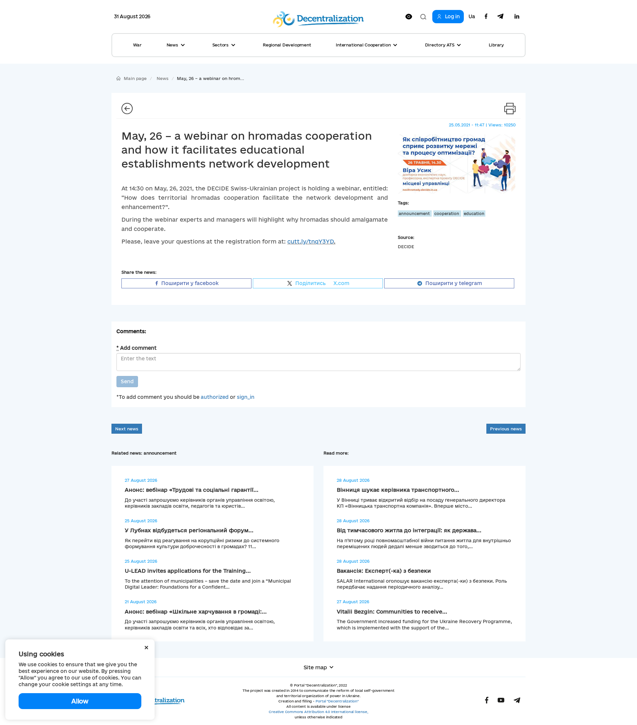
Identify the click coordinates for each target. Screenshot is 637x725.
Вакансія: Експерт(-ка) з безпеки (384, 571)
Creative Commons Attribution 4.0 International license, (318, 712)
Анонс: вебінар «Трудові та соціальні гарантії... (191, 490)
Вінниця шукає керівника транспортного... (398, 490)
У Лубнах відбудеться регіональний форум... (189, 530)
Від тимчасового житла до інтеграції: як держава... (409, 530)
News (163, 78)
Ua (471, 16)
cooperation (447, 213)
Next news (126, 428)
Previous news (506, 428)
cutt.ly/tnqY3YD (310, 241)
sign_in (245, 397)
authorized (215, 397)
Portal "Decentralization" (337, 701)
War (137, 44)
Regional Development (287, 44)
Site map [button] (315, 667)
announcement (415, 213)
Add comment (136, 348)
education (474, 213)
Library (496, 44)
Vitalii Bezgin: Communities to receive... (392, 612)
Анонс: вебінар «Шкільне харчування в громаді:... (196, 612)
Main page (135, 78)
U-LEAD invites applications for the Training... (188, 571)
